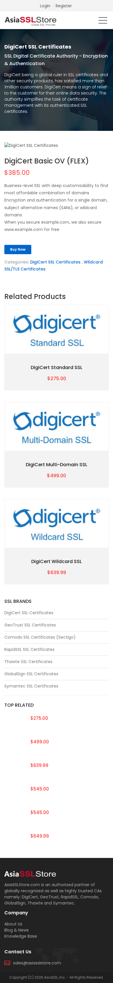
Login (45, 6)
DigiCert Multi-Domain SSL (56, 464)
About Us (13, 924)
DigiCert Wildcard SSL (56, 561)
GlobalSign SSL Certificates (31, 674)
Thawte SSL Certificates (28, 662)
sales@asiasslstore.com (37, 963)
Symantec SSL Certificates (31, 686)
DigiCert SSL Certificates (55, 262)
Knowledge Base (20, 936)
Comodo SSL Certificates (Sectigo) (40, 637)
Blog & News (16, 930)
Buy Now (17, 249)
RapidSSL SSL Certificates (29, 649)
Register (64, 6)
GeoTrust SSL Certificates (30, 625)
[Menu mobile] (103, 21)
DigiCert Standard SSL (56, 367)
